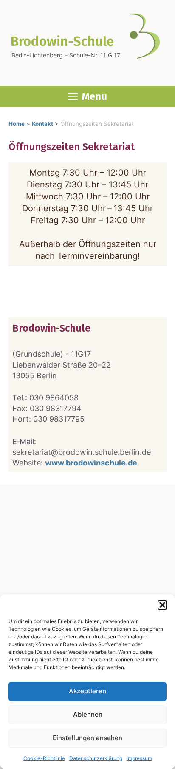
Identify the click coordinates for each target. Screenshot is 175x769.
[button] (162, 605)
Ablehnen (87, 714)
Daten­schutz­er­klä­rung (95, 758)
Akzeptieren (87, 691)
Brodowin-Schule (62, 41)
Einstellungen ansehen (87, 738)
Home (16, 123)
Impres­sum (139, 758)
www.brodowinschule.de (91, 462)
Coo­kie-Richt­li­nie (44, 758)
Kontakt (42, 123)
